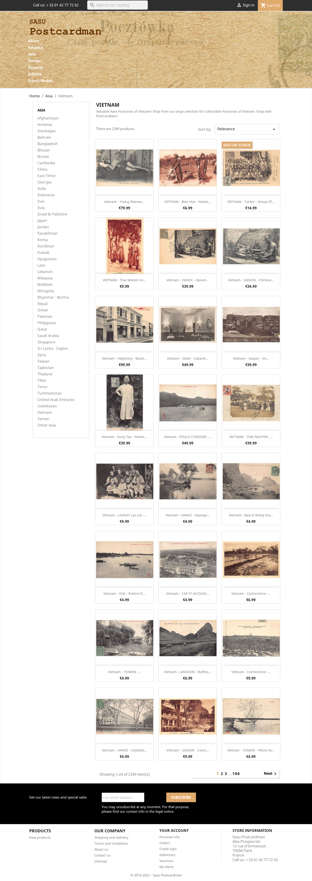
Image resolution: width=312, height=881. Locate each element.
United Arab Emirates (55, 399)
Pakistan (44, 316)
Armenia (44, 124)
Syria (41, 355)
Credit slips (168, 849)
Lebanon (45, 271)
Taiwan (43, 361)
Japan (42, 220)
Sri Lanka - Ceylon (52, 348)
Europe (34, 60)
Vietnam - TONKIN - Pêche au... (251, 750)
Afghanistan (47, 118)
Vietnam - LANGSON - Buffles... (187, 672)
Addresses (167, 855)
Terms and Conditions (111, 843)
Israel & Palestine (52, 214)
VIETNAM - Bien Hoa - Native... (187, 201)
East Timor (46, 175)
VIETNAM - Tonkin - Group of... (251, 201)
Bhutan (43, 150)
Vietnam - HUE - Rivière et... (124, 593)
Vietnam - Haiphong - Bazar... (124, 358)
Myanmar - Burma (53, 297)
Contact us (102, 855)
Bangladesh (47, 143)
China (42, 169)
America (35, 47)
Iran (41, 201)
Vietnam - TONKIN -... (124, 672)
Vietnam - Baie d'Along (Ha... (251, 515)
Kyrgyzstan (47, 259)
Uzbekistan (47, 406)
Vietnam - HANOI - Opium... (188, 280)
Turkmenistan (49, 393)
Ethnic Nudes (40, 80)
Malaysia (45, 278)
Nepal (42, 303)
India (41, 188)
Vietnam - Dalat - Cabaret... (187, 358)
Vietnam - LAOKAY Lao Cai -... (124, 515)
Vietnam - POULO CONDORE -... (188, 437)
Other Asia (46, 425)
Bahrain (44, 137)
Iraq (41, 207)
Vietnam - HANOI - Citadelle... (124, 750)
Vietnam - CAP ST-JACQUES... (187, 593)
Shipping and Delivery (111, 837)
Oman (42, 310)
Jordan (43, 227)
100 (236, 773)
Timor (42, 387)
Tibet (41, 380)
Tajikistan (45, 367)
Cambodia (46, 163)
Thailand (44, 374)
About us (101, 849)
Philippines (46, 323)
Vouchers (166, 861)
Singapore (46, 342)
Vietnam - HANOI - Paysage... (188, 515)
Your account (174, 830)
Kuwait (43, 252)
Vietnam (44, 412)
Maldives (45, 284)
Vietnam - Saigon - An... (251, 358)
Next (271, 774)
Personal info (169, 837)
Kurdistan (45, 246)
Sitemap (100, 861)
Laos (41, 265)
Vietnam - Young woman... (124, 201)
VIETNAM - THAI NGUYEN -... (251, 437)
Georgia (44, 182)
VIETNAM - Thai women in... (124, 280)
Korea (42, 239)
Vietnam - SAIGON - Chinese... (251, 280)
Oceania (35, 67)
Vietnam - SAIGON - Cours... (188, 750)
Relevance (247, 129)
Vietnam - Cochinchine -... (251, 593)
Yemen (43, 419)
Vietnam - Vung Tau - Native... (124, 437)
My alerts (166, 867)
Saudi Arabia (48, 335)
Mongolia (45, 291)
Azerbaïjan (46, 131)
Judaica (35, 74)
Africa (33, 40)
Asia (32, 54)
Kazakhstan (47, 233)
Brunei (43, 156)
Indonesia (46, 195)
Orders (164, 843)
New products (40, 837)
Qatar (42, 329)
